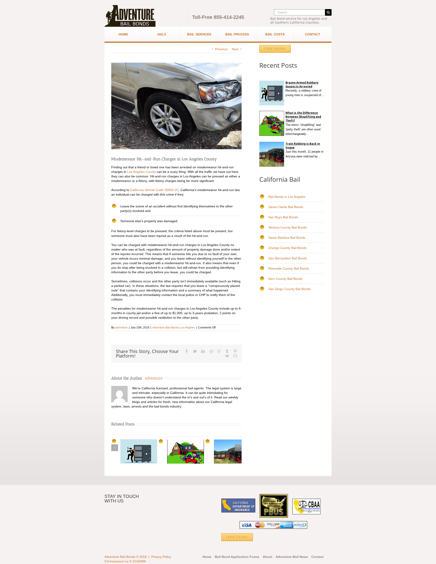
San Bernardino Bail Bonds (287, 258)
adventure (121, 327)
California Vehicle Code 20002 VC (154, 190)
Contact (317, 557)
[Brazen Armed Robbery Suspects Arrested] (285, 99)
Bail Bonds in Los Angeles (286, 197)
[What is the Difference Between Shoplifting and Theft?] (310, 134)
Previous (221, 49)
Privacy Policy (161, 557)
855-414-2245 (229, 17)
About (267, 557)
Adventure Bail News (292, 557)
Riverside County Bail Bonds (288, 268)
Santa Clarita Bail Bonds (285, 207)
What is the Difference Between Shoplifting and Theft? (303, 116)
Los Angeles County (141, 172)
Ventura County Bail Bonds (287, 227)
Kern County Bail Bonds (285, 279)
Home (207, 557)
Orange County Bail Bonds (287, 248)
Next (235, 49)
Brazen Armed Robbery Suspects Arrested (302, 84)
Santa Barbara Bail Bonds (286, 237)
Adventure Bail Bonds (119, 557)
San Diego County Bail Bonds (289, 289)
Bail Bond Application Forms (237, 557)
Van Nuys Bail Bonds (283, 217)
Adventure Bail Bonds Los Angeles (173, 327)
